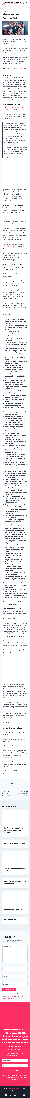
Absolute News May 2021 (13, 909)
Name (5, 969)
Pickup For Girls (10, 920)
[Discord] (24, 1095)
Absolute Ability (14, 1089)
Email (5, 976)
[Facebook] (6, 1095)
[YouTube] (15, 1095)
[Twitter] (10, 1095)
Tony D (12, 783)
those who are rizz (8, 246)
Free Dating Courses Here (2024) (23, 792)
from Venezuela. (19, 746)
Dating (4, 11)
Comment (7, 947)
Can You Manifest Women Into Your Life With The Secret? (14, 830)
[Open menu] (23, 3)
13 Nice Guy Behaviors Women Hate (6, 792)
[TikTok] (19, 1095)
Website (6, 984)
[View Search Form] (26, 3)
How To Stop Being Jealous (14, 843)
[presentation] (15, 817)
